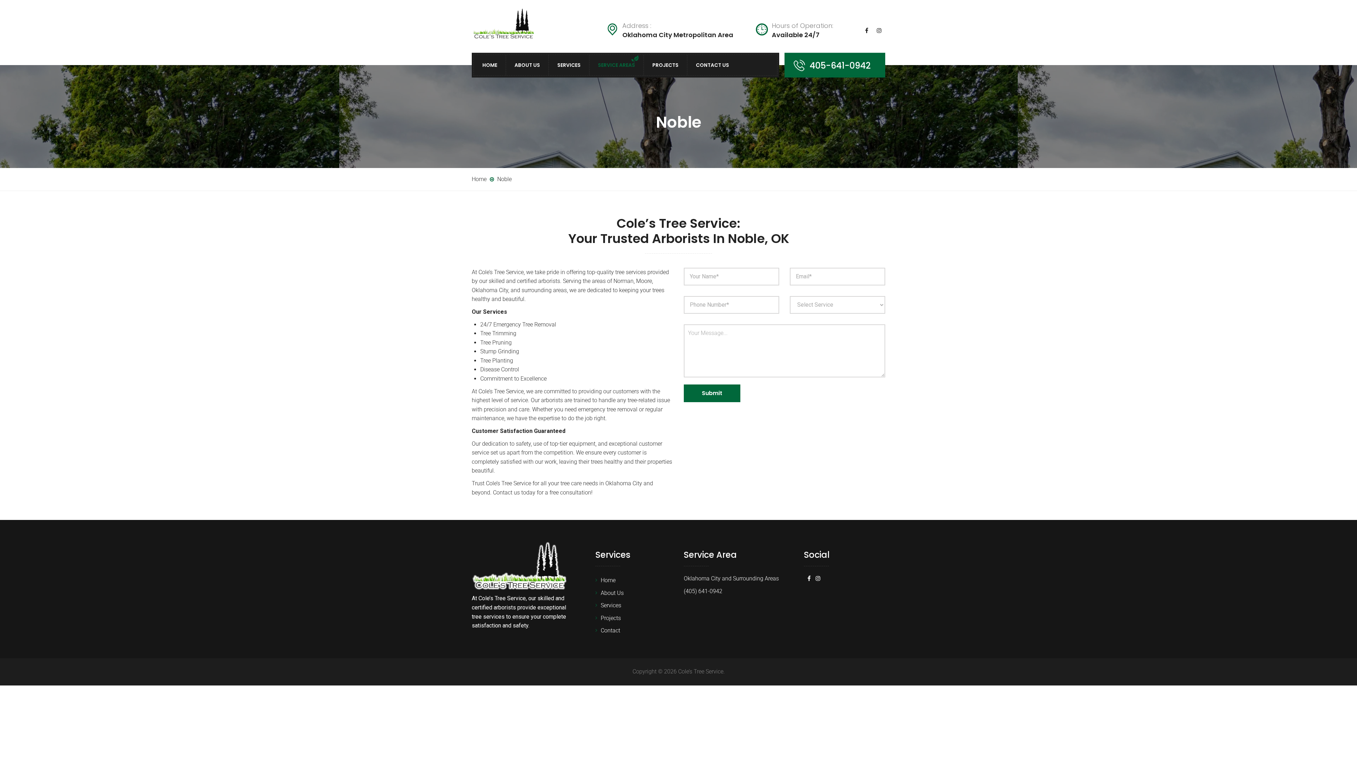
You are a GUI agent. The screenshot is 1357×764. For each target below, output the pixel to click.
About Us (527, 65)
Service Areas (616, 65)
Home (489, 65)
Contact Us (712, 65)
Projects (665, 65)
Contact (610, 630)
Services (569, 65)
